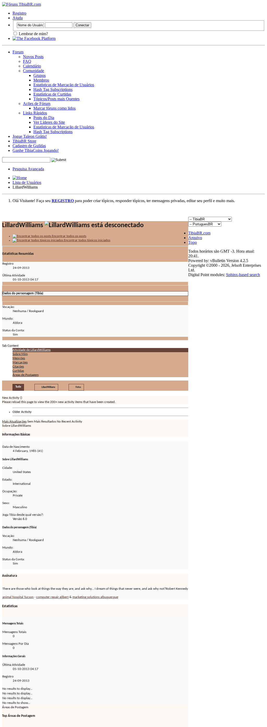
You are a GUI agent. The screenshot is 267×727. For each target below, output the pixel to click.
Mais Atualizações (14, 421)
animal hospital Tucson (18, 597)
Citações (18, 366)
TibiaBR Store (24, 141)
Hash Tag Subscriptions (52, 89)
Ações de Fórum (36, 103)
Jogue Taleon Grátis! (30, 136)
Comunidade (33, 71)
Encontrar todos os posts (68, 236)
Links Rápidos (35, 113)
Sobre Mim (20, 354)
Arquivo (195, 237)
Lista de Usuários (27, 182)
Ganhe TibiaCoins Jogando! (36, 150)
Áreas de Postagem (26, 375)
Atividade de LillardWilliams (32, 350)
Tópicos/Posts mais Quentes (56, 99)
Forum (18, 52)
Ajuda (18, 18)
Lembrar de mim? (33, 34)
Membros (41, 80)
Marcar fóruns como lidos (54, 108)
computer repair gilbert (52, 597)
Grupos (39, 75)
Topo (192, 242)
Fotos (78, 387)
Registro (19, 13)
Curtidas (18, 370)
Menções (19, 358)
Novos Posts (33, 56)
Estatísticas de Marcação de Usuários (63, 85)
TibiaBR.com (199, 233)
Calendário (32, 66)
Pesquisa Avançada (28, 169)
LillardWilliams (48, 387)
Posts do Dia (43, 117)
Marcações (20, 362)
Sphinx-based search (243, 274)
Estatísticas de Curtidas (52, 94)
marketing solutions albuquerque (95, 597)
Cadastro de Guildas (29, 146)
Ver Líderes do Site (49, 122)
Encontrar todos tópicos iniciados (86, 240)
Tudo (18, 387)
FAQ (27, 61)
